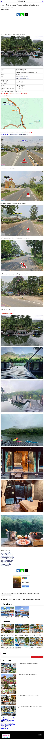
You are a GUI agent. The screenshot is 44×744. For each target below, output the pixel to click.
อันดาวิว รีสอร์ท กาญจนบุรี (6, 595)
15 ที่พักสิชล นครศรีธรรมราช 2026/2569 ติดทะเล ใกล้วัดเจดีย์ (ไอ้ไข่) (28, 685)
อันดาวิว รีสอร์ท (36, 593)
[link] (22, 78)
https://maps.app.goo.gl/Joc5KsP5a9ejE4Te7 (19, 134)
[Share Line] (22, 14)
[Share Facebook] (18, 14)
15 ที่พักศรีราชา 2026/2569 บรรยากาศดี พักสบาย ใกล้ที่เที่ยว (27, 663)
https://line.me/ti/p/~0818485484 (22, 76)
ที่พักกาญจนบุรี (7, 9)
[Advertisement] (22, 25)
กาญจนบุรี (24, 593)
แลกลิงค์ (40, 734)
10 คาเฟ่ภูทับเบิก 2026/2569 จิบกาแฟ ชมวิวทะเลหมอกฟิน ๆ (27, 674)
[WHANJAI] (21, 1)
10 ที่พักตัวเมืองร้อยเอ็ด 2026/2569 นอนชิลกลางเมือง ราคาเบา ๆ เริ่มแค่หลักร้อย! (30, 707)
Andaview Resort (7, 593)
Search (37, 656)
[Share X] (26, 14)
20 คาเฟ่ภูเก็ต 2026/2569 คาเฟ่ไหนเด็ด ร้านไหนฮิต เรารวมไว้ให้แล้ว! (28, 695)
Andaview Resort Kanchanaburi (16, 593)
